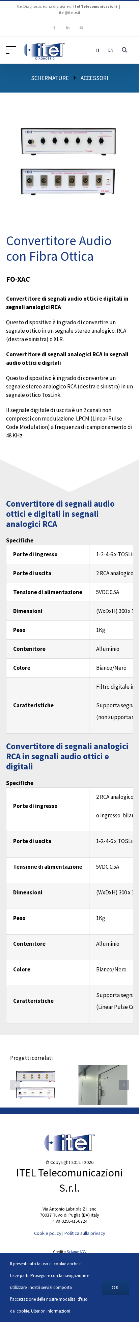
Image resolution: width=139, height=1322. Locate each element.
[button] (124, 50)
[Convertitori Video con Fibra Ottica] (36, 1085)
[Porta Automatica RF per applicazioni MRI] (103, 1085)
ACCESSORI (94, 78)
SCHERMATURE (50, 78)
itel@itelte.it (69, 12)
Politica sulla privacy (84, 1233)
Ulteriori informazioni (50, 1311)
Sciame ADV (76, 1251)
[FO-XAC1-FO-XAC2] (69, 102)
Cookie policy (47, 1233)
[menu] (13, 50)
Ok (115, 1287)
